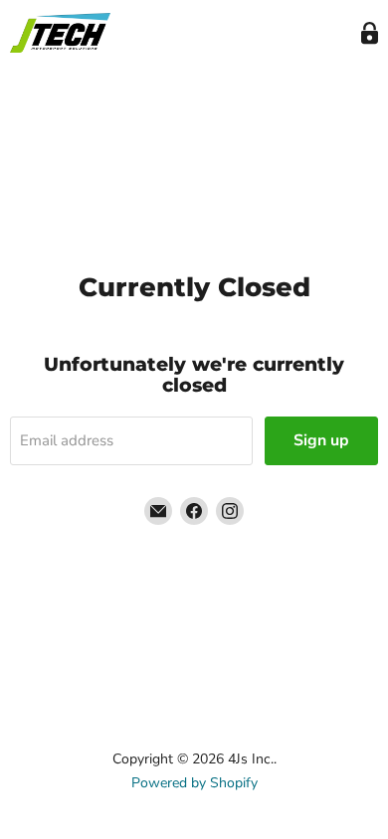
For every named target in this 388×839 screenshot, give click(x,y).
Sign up (321, 440)
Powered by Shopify (194, 782)
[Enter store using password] (369, 33)
